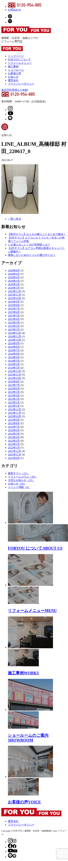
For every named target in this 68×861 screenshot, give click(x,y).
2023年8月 (14, 381)
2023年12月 (14, 371)
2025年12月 (14, 291)
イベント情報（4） (19, 487)
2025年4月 (14, 319)
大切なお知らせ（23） (21, 480)
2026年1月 (14, 287)
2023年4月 (14, 395)
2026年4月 (14, 277)
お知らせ (13, 76)
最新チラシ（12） (18, 473)
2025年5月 (14, 315)
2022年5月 (14, 433)
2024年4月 (14, 357)
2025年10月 (14, 298)
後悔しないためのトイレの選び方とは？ (31, 255)
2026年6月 (14, 273)
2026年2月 (14, 284)
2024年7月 (14, 350)
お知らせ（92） (17, 483)
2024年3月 (14, 360)
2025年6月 (14, 312)
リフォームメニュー (20, 63)
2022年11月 (14, 412)
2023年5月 (14, 392)
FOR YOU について (19, 59)
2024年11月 (14, 336)
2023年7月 (14, 385)
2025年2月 (14, 326)
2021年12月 (14, 451)
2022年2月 (14, 444)
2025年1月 (14, 329)
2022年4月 (14, 437)
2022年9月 (14, 419)
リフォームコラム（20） (22, 476)
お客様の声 (14, 73)
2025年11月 (14, 294)
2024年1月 (14, 367)
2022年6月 (14, 430)
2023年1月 (14, 406)
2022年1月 (14, 447)
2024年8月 (14, 346)
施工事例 (13, 66)
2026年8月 (14, 270)
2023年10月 (14, 378)
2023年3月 (14, 399)
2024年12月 (14, 333)
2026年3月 (14, 280)
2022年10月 (14, 416)
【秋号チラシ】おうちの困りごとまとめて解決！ (37, 234)
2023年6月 (14, 388)
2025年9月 (14, 301)
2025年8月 (14, 305)
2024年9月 (14, 343)
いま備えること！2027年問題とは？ (29, 244)
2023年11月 (14, 374)
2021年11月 (14, 454)
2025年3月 (14, 322)
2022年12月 (14, 409)
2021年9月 (14, 458)
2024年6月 (14, 353)
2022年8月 (14, 423)
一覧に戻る (14, 218)
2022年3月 (14, 440)
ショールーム (16, 69)
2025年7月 (14, 308)
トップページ (16, 56)
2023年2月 (14, 402)
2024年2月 (14, 364)
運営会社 (13, 80)
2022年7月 (14, 426)
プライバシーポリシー (21, 83)
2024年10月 (14, 340)
